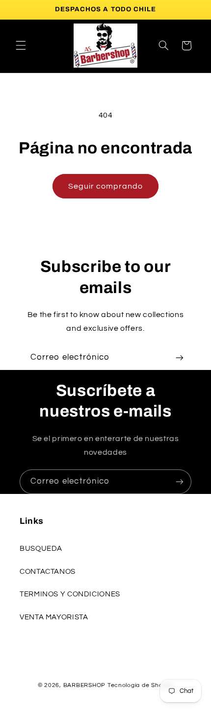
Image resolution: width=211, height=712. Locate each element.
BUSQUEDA (41, 548)
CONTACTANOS (48, 571)
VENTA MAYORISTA (54, 617)
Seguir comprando (105, 186)
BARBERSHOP (85, 685)
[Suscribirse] (179, 357)
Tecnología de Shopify (140, 685)
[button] (20, 45)
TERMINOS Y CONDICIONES (70, 594)
